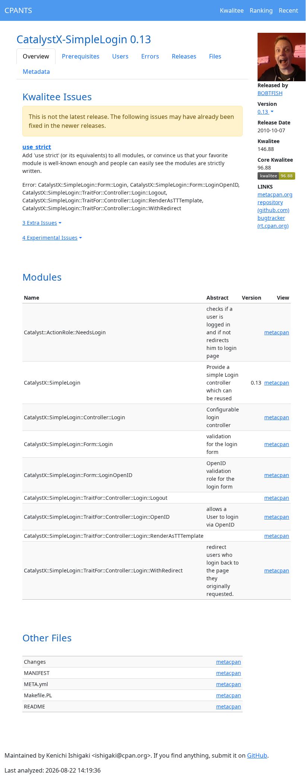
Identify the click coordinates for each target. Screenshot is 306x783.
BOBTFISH (270, 93)
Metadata (36, 71)
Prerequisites (81, 56)
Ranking (261, 10)
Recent (288, 10)
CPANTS (18, 10)
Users (120, 56)
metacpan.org (275, 194)
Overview (36, 56)
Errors (150, 56)
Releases (184, 56)
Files (215, 56)
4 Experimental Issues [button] (50, 237)
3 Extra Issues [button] (39, 222)
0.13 (263, 111)
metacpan (276, 332)
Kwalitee (232, 10)
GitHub (257, 755)
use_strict (36, 147)
